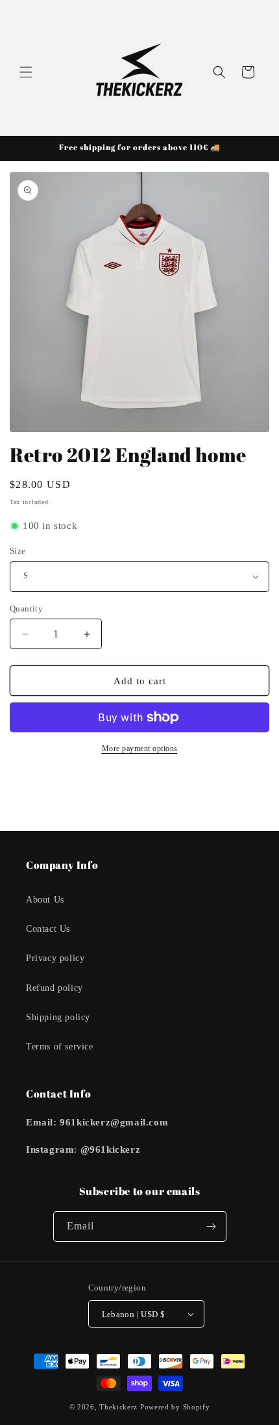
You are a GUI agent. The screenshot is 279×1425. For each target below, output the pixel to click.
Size (18, 551)
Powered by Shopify (175, 1407)
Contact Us (48, 929)
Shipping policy (58, 1017)
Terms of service (59, 1046)
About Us (45, 900)
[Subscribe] (211, 1226)
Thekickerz (118, 1407)
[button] (26, 72)
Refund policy (54, 988)
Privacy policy (55, 958)
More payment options (140, 748)
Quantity (26, 608)
